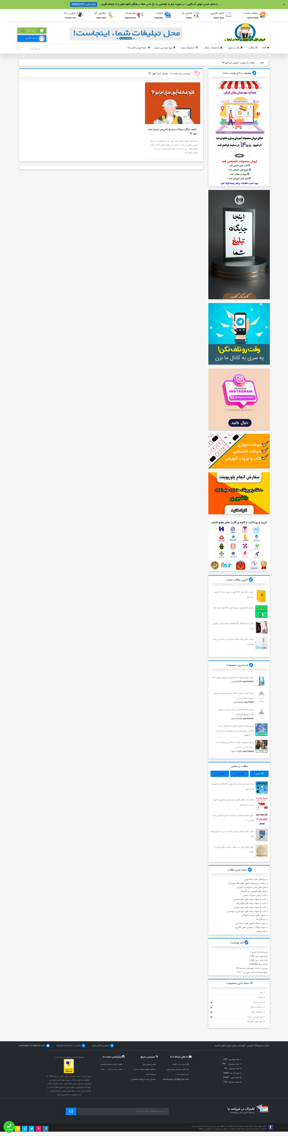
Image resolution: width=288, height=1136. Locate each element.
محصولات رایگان (211, 48)
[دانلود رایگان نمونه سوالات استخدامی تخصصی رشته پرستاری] (262, 643)
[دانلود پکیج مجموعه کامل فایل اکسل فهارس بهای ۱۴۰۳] (262, 681)
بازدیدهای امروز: (261, 956)
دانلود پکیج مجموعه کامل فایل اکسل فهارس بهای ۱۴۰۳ (233, 677)
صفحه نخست (250, 15)
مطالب (251, 48)
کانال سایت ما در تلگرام (181, 1064)
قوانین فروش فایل (149, 1064)
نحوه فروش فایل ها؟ (137, 48)
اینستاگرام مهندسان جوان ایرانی (178, 1069)
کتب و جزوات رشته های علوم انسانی (250, 899)
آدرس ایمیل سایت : (182, 1074)
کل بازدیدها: (263, 964)
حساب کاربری (31, 38)
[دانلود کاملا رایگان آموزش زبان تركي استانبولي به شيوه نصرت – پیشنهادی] (262, 803)
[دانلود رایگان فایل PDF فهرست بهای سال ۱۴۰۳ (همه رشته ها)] (262, 596)
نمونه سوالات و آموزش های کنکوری (250, 927)
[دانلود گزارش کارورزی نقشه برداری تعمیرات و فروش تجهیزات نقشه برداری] (262, 697)
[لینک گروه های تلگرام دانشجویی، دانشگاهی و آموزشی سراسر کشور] (262, 787)
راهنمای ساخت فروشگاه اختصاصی (143, 1079)
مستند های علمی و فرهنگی (254, 915)
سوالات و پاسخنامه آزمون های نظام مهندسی (247, 883)
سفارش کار (100, 15)
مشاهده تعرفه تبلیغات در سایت (144, 1069)
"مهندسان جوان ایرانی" (236, 1045)
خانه (264, 48)
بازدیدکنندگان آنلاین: (259, 952)
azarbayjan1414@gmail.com (176, 1079)
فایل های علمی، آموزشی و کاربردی (251, 887)
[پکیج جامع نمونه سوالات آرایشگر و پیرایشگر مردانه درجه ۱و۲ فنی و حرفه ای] (262, 746)
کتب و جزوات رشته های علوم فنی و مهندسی (246, 911)
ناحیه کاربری (217, 15)
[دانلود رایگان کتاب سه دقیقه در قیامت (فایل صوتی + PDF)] (262, 851)
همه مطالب (261, 931)
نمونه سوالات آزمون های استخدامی (251, 923)
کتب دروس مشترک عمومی (254, 895)
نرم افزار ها (261, 919)
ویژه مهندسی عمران (163, 48)
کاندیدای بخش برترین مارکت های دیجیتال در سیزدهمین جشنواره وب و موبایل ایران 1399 (228, 1129)
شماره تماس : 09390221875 (84, 4)
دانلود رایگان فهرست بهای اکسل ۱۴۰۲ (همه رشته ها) (234, 608)
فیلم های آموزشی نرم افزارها (254, 891)
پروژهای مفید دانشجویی (255, 879)
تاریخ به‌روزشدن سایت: (259, 972)
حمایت (159, 15)
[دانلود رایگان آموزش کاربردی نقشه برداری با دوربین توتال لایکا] (262, 835)
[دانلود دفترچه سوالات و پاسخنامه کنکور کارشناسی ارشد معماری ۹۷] (262, 819)
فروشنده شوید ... (150, 1074)
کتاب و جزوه (234, 48)
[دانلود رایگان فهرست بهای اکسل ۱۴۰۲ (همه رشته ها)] (262, 611)
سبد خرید (28, 30)
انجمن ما (187, 15)
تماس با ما (70, 15)
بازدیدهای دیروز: (261, 960)
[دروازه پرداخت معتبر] (69, 1072)
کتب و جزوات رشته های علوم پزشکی (250, 907)
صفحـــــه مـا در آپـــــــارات (111, 1069)
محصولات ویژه (188, 48)
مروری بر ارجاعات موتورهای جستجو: (253, 968)
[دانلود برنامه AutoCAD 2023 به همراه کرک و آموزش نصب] (262, 627)
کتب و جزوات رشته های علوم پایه (251, 903)
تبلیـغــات (130, 15)
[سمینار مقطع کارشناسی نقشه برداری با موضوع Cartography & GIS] (262, 713)
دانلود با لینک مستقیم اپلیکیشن (111, 1064)
